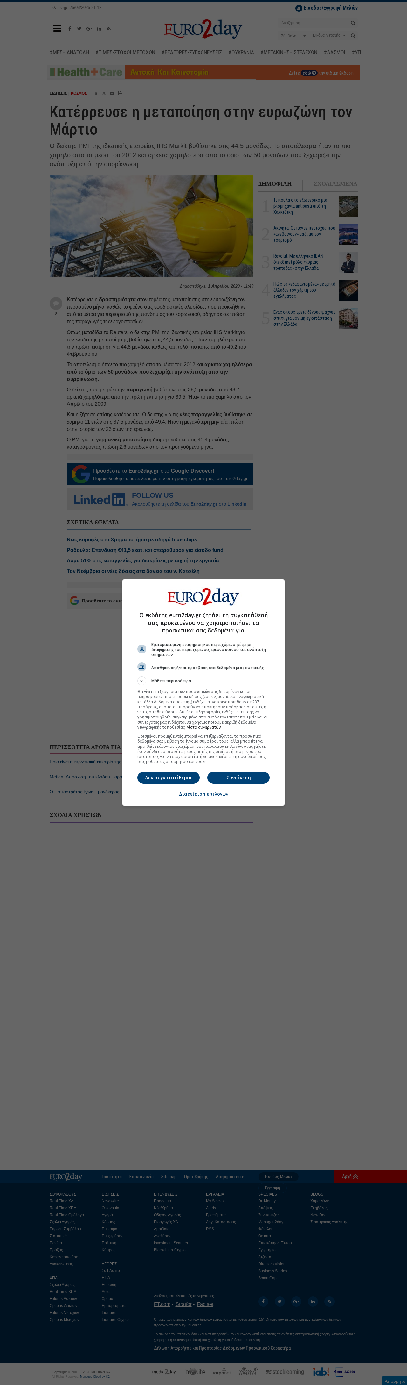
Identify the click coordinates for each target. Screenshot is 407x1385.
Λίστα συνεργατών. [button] (204, 727)
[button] (203, 680)
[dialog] (203, 692)
